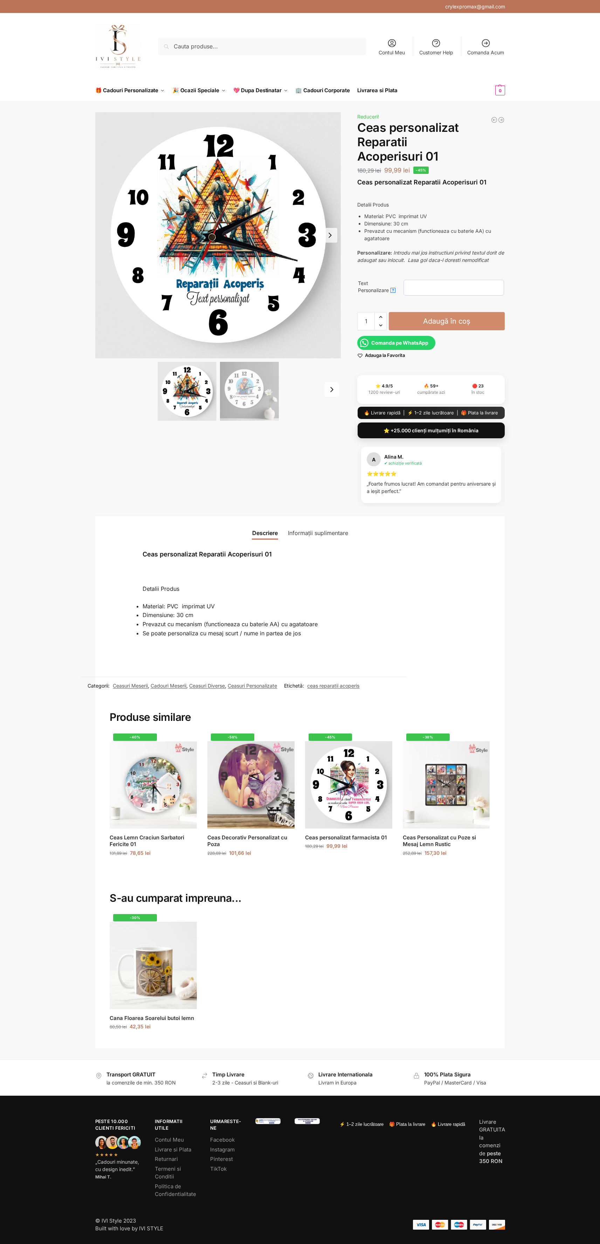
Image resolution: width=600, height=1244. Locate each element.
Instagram (222, 1149)
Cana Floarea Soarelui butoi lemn (152, 1018)
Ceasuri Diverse (207, 686)
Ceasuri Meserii (130, 686)
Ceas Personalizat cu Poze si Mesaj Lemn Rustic (439, 841)
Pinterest (221, 1159)
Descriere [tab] (265, 532)
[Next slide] (330, 235)
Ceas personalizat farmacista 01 (346, 837)
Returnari (166, 1159)
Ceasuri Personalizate (252, 686)
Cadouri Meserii (168, 686)
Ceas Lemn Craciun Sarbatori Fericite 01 (147, 841)
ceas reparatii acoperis (333, 686)
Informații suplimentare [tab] (318, 532)
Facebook (222, 1139)
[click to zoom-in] (218, 235)
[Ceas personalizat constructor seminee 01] (494, 119)
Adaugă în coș (446, 321)
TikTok (218, 1168)
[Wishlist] (186, 744)
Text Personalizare (376, 286)
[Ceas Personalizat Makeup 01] (501, 119)
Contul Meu (392, 52)
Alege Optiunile (153, 868)
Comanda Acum (485, 52)
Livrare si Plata (173, 1149)
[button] (489, 90)
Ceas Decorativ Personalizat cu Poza (247, 841)
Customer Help (436, 52)
